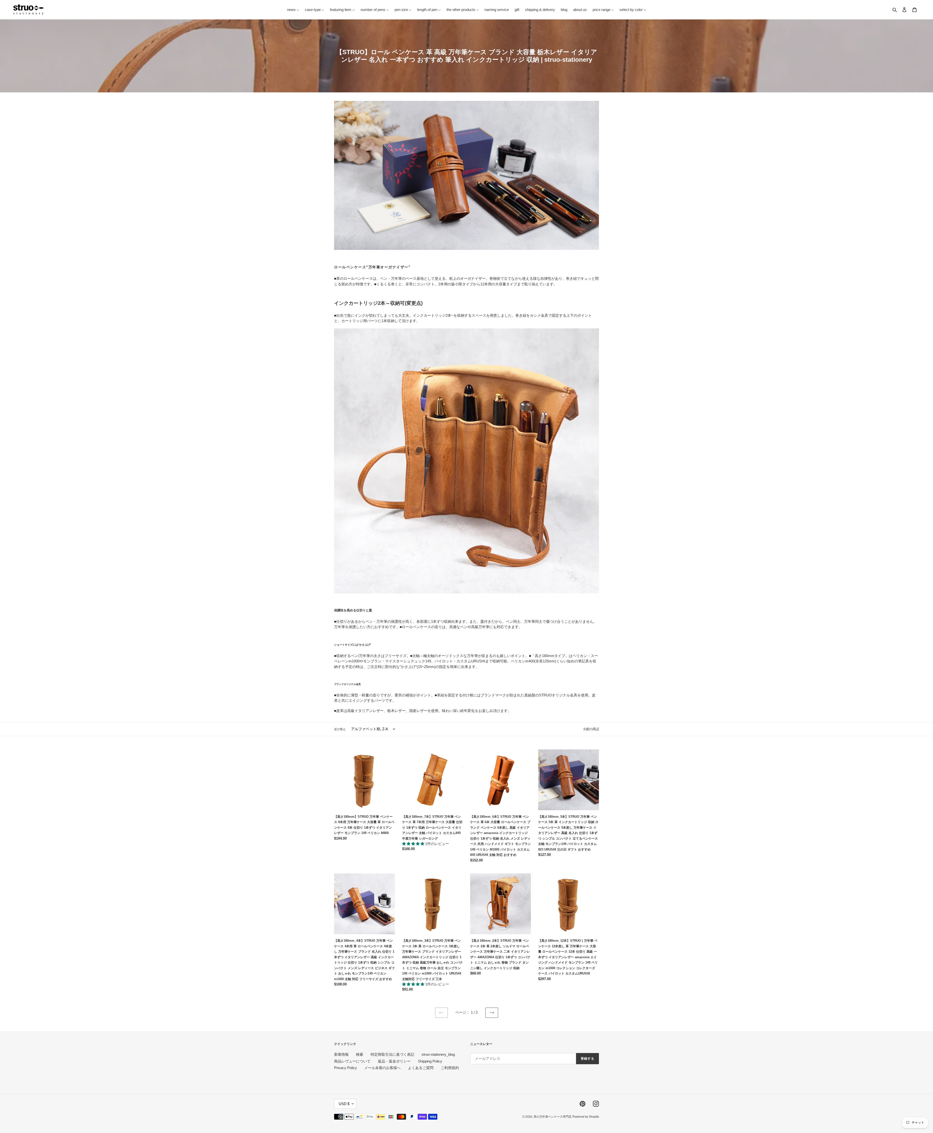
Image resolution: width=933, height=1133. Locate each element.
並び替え (340, 729)
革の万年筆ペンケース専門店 (552, 1116)
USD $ (344, 1104)
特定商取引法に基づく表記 (392, 1054)
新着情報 (341, 1054)
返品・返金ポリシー (394, 1061)
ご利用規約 (450, 1068)
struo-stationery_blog (438, 1054)
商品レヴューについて (352, 1061)
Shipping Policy (430, 1061)
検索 (359, 1054)
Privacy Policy (345, 1068)
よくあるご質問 (420, 1068)
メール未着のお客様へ (382, 1068)
